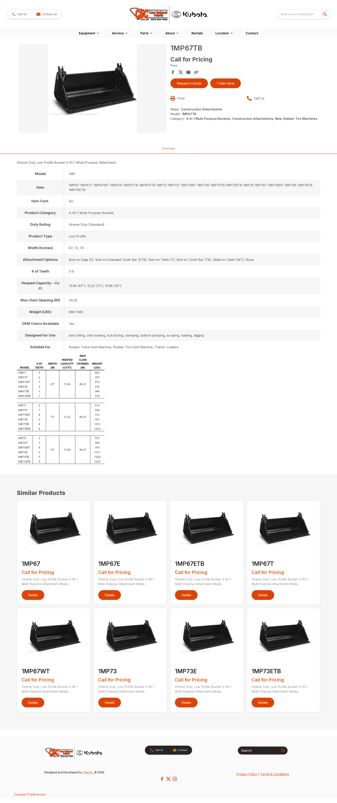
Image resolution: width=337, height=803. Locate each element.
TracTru (88, 772)
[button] (19, 14)
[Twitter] (168, 779)
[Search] (282, 750)
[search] (325, 14)
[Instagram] (174, 779)
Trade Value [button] (225, 83)
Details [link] (33, 595)
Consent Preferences (30, 794)
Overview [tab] (168, 148)
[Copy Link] (196, 72)
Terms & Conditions (274, 774)
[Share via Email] (188, 72)
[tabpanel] (92, 89)
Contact (252, 33)
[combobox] (303, 14)
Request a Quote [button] (189, 83)
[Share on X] (180, 72)
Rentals (197, 33)
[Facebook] (162, 779)
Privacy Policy (246, 774)
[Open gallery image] (92, 88)
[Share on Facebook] (172, 72)
